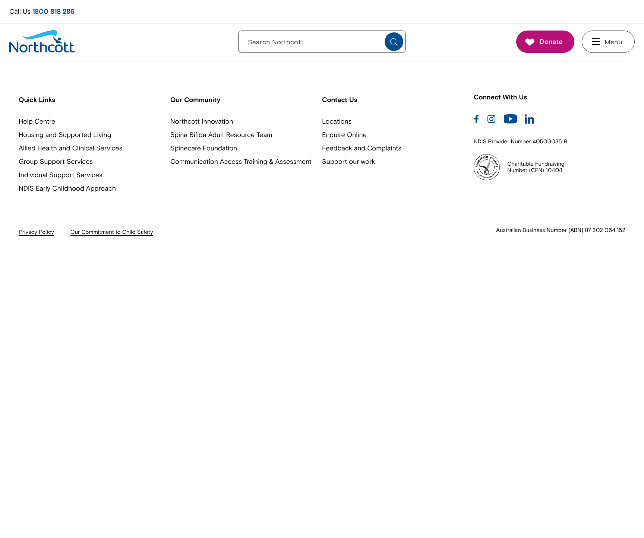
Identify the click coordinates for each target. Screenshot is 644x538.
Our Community (195, 100)
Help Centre (37, 121)
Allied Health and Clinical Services (70, 148)
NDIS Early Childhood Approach (67, 188)
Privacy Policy (36, 232)
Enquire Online (344, 135)
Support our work (348, 161)
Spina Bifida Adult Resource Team (221, 135)
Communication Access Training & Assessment (241, 161)
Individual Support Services (60, 175)
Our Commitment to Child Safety (111, 232)
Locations (336, 121)
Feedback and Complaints (361, 148)
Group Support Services (56, 161)
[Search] (394, 42)
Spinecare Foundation (203, 148)
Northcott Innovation (201, 121)
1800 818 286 (53, 11)
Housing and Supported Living (65, 135)
